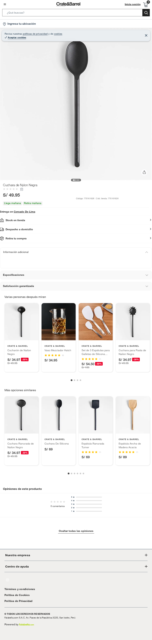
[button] (76, 13)
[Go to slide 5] (80, 473)
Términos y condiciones (19, 589)
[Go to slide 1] (71, 380)
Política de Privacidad (18, 601)
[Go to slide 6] (83, 473)
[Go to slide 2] (74, 380)
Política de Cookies (17, 595)
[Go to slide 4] (80, 380)
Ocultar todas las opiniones (76, 531)
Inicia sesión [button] (133, 4)
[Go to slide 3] (77, 380)
